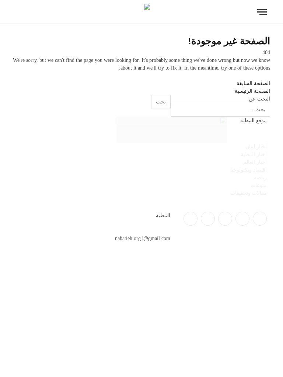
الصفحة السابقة (253, 83)
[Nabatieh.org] (141, 12)
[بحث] (19, 12)
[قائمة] (262, 12)
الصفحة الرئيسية (252, 91)
